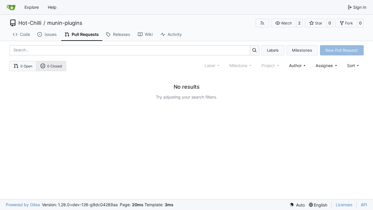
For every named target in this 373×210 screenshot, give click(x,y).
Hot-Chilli (29, 23)
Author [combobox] (295, 65)
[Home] (11, 7)
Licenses (344, 204)
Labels (273, 50)
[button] (283, 23)
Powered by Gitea (23, 204)
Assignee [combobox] (324, 65)
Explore (31, 7)
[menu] (353, 65)
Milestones (302, 50)
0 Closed (54, 66)
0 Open (26, 66)
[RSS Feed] (262, 23)
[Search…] (254, 50)
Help (52, 7)
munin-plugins (64, 23)
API (364, 204)
